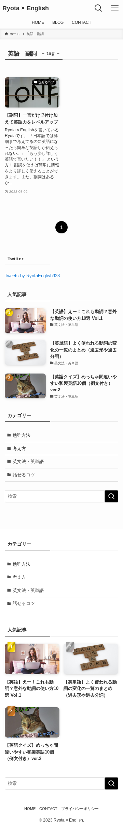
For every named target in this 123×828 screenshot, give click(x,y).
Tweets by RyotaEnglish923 (32, 275)
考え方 (19, 448)
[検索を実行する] (111, 496)
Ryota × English (25, 8)
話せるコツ (24, 474)
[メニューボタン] (115, 8)
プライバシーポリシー (80, 809)
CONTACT (48, 809)
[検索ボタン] (98, 8)
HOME (30, 809)
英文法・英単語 (28, 461)
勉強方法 (21, 435)
